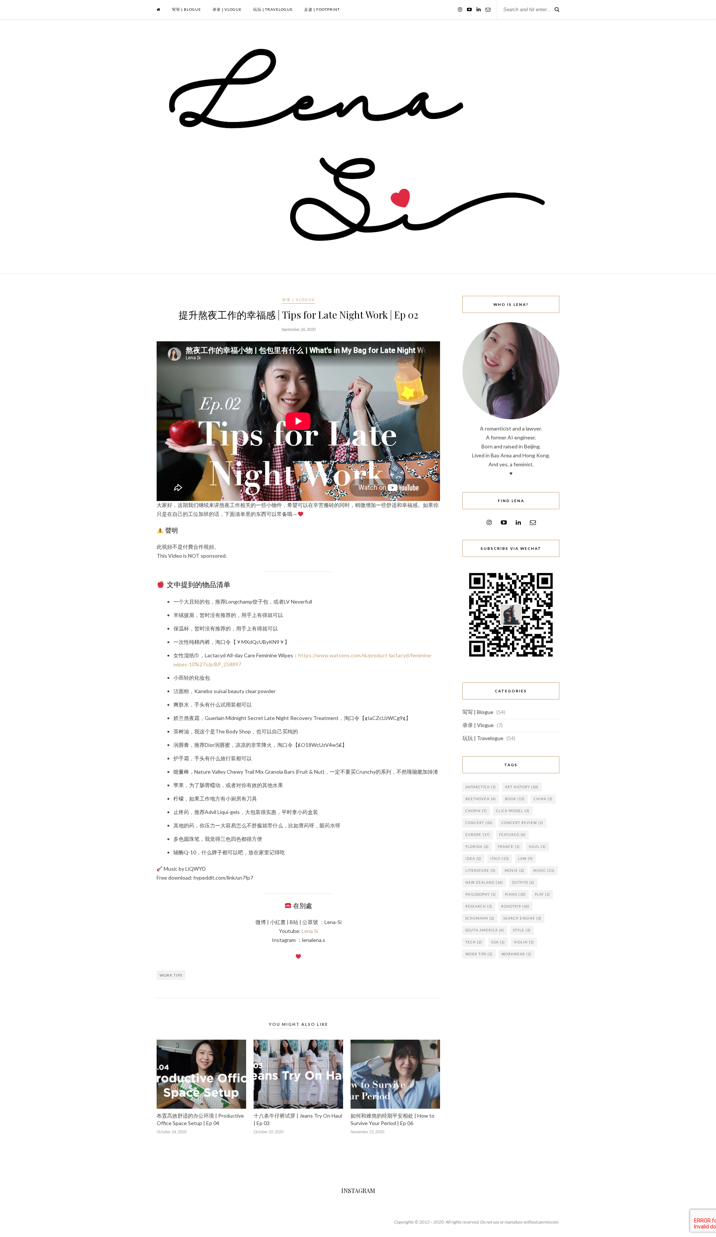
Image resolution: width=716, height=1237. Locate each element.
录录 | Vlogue (227, 9)
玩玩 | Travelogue (273, 9)
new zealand (484, 882)
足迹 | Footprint (322, 9)
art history (521, 787)
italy (499, 858)
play (542, 894)
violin (524, 942)
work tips (171, 975)
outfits (523, 882)
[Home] (158, 9)
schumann (479, 918)
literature (480, 870)
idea (473, 858)
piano (515, 894)
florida (477, 847)
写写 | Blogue (186, 9)
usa (498, 942)
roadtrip (515, 906)
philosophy (480, 894)
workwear (516, 954)
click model (513, 811)
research (478, 906)
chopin (476, 811)
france (509, 847)
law (525, 858)
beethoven (480, 799)
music (544, 870)
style (522, 930)
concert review (522, 823)
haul (537, 847)
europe (477, 835)
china (543, 799)
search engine (522, 918)
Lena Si (310, 931)
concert (479, 823)
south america (484, 930)
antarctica (480, 787)
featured (512, 835)
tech (473, 942)
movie (514, 870)
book (515, 799)
